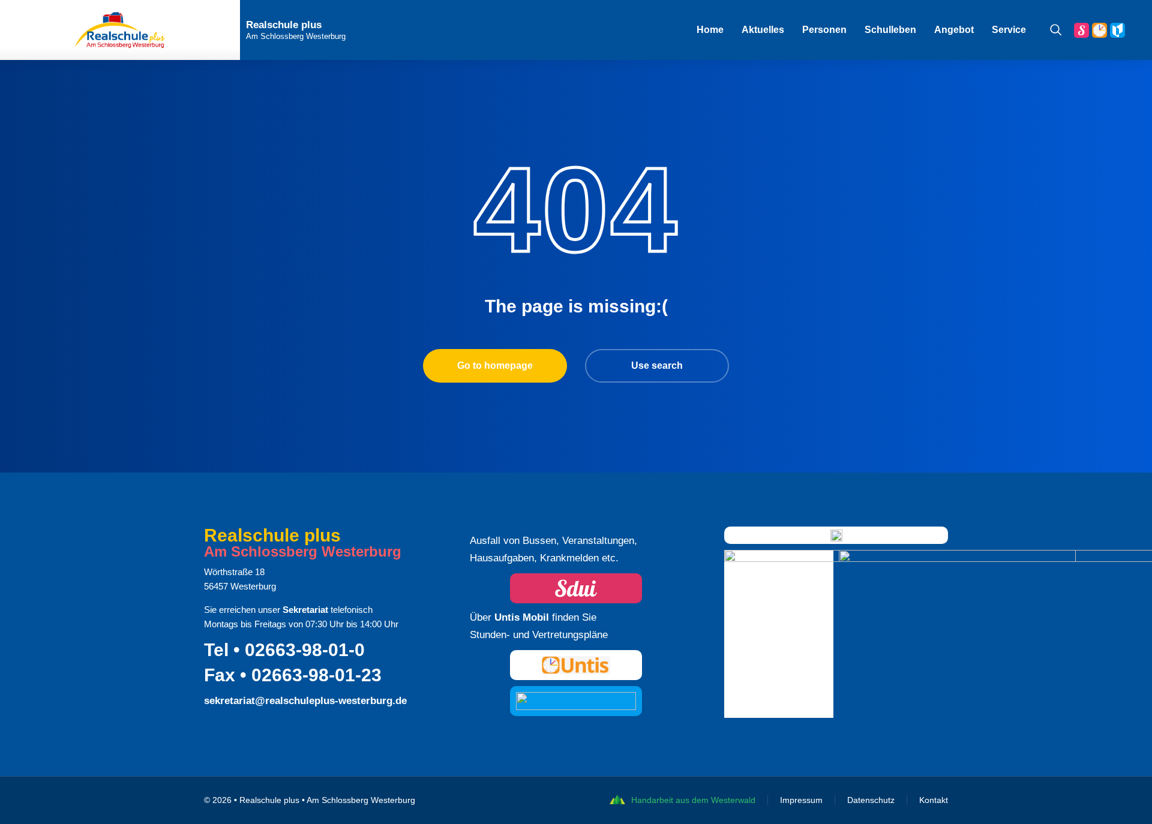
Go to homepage (495, 365)
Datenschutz (871, 800)
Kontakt (933, 800)
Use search (657, 365)
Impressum (801, 800)
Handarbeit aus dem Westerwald (693, 800)
